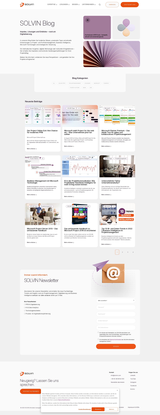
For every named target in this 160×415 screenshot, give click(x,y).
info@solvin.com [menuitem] (116, 375)
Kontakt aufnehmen (31, 391)
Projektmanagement (75, 83)
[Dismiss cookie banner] (117, 391)
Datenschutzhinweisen (64, 400)
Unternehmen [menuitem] (88, 4)
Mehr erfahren (31, 148)
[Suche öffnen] (99, 4)
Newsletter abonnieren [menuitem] (117, 382)
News (84, 87)
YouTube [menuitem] (133, 379)
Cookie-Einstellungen (84, 409)
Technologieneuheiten (32, 310)
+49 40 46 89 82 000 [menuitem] (117, 379)
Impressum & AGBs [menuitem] (133, 407)
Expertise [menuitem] (52, 4)
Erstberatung (129, 4)
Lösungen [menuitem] (64, 4)
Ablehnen (111, 409)
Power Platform (74, 87)
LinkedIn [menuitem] (132, 375)
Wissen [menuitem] (75, 4)
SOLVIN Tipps (62, 83)
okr (91, 87)
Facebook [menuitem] (133, 385)
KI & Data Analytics (31, 307)
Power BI (106, 83)
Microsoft (97, 83)
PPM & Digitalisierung (32, 304)
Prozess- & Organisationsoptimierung (37, 314)
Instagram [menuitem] (133, 382)
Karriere (112, 4)
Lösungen (87, 83)
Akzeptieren (98, 409)
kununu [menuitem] (132, 389)
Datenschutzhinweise (115, 339)
